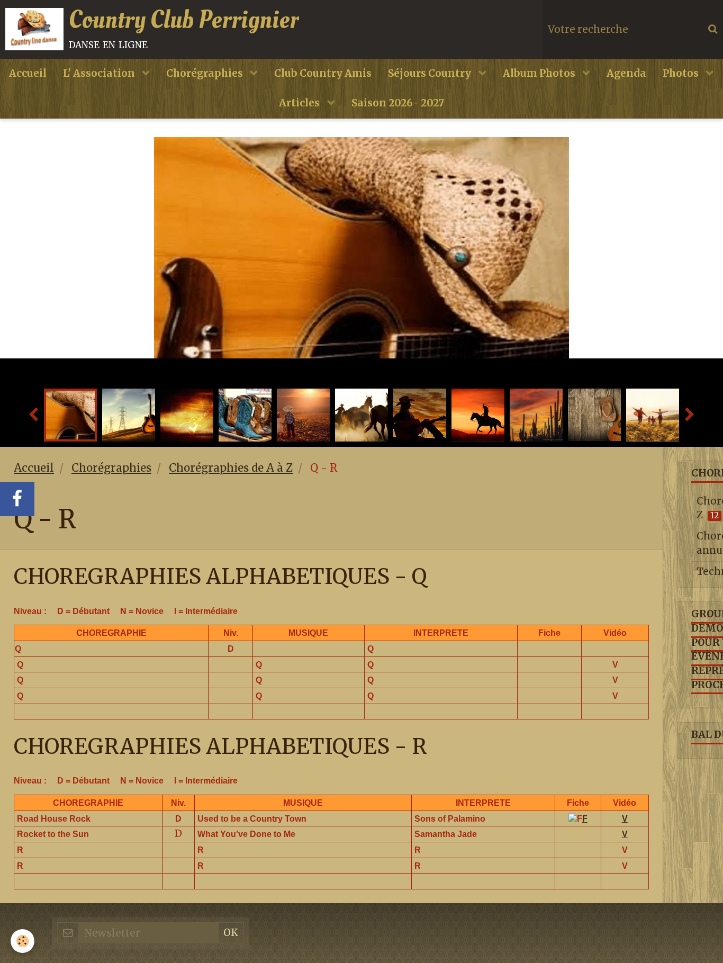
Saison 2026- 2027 (397, 103)
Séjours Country (430, 73)
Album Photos (540, 73)
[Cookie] (22, 941)
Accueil (28, 73)
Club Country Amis (323, 73)
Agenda (626, 73)
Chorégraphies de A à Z (231, 468)
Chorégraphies (205, 73)
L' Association (100, 73)
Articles (300, 103)
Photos (682, 73)
